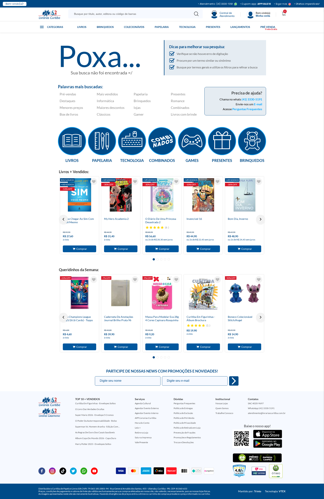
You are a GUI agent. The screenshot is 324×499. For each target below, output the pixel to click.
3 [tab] (161, 259)
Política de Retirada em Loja (187, 427)
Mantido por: (249, 491)
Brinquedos (105, 26)
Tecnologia (187, 26)
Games (192, 160)
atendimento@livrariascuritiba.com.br (267, 413)
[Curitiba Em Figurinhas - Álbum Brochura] (203, 293)
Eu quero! (233, 381)
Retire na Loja (141, 432)
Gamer (139, 114)
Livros (81, 26)
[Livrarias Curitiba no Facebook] (41, 471)
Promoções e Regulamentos (187, 437)
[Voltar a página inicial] (49, 14)
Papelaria (162, 26)
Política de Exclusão (183, 413)
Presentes (213, 26)
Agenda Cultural (143, 403)
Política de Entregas (183, 408)
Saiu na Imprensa (143, 437)
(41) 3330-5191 (252, 99)
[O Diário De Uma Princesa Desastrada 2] (162, 195)
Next (260, 219)
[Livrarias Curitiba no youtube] (94, 471)
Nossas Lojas (221, 403)
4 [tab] (165, 259)
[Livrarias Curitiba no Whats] (83, 471)
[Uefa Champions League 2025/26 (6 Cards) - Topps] (79, 293)
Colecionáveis (134, 26)
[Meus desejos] (93, 181)
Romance (177, 101)
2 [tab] (157, 259)
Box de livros (69, 114)
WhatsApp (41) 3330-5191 (261, 408)
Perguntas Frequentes (247, 109)
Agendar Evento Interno (146, 413)
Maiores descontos (110, 107)
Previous (63, 219)
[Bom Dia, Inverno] (244, 195)
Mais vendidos (107, 94)
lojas (137, 107)
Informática (105, 101)
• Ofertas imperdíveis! (307, 4)
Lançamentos (240, 26)
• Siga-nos (280, 4)
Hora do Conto (142, 422)
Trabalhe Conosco (224, 413)
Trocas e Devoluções (184, 442)
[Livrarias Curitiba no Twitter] (73, 471)
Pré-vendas (68, 94)
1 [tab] (154, 259)
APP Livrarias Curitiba (145, 418)
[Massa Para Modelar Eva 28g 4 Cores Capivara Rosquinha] (162, 293)
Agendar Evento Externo (147, 408)
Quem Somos (222, 408)
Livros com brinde (184, 114)
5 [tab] (169, 259)
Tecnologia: (275, 491)
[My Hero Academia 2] (120, 195)
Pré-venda (267, 26)
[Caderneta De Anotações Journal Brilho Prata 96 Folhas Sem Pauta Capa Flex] (120, 293)
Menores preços (71, 107)
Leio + (138, 427)
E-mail (258, 104)
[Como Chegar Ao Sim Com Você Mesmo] (79, 195)
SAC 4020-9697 (256, 403)
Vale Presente (141, 442)
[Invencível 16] (203, 195)
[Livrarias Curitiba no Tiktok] (62, 471)
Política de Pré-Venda (184, 418)
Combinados (180, 107)
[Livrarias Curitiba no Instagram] (52, 471)
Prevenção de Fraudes (184, 432)
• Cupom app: (255, 4)
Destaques (67, 101)
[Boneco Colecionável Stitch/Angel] (244, 293)
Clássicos (103, 114)
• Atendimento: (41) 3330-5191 (215, 4)
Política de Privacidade (185, 422)
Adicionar (79, 248)
